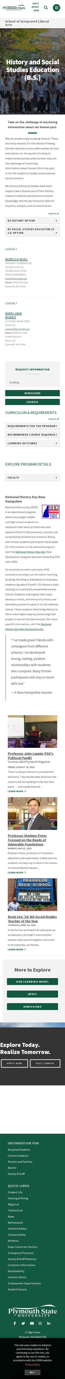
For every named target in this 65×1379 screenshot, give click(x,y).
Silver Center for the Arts (22, 1247)
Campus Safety (16, 1234)
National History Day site (30, 552)
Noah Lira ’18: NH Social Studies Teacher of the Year (32, 918)
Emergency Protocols (21, 1253)
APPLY (35, 7)
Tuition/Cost (15, 1210)
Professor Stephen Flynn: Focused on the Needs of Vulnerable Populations (27, 839)
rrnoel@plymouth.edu (16, 278)
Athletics (13, 1240)
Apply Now (14, 1063)
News (11, 1216)
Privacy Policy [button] (32, 1364)
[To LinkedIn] (49, 1323)
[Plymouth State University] (14, 7)
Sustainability (16, 1271)
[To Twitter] (24, 1323)
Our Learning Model (32, 981)
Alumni (12, 1167)
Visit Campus (45, 1063)
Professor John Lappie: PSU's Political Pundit (30, 755)
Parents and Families (20, 1161)
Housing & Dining (18, 1198)
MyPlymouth (15, 1222)
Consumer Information (21, 1265)
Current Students (18, 1155)
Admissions (32, 393)
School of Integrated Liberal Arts (27, 23)
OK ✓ (32, 1372)
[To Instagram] (41, 1323)
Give (36, 10)
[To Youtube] (33, 1323)
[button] (53, 213)
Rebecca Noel (16, 259)
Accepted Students (19, 1149)
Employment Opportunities (24, 1283)
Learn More (15, 791)
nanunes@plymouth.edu (17, 329)
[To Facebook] (16, 1323)
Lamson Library (17, 1277)
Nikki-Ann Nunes (13, 315)
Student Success (17, 1289)
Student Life (15, 1192)
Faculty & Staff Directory (22, 1259)
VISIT (36, 3)
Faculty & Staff (16, 1173)
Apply (32, 994)
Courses (32, 401)
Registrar (13, 1204)
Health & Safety (17, 1228)
